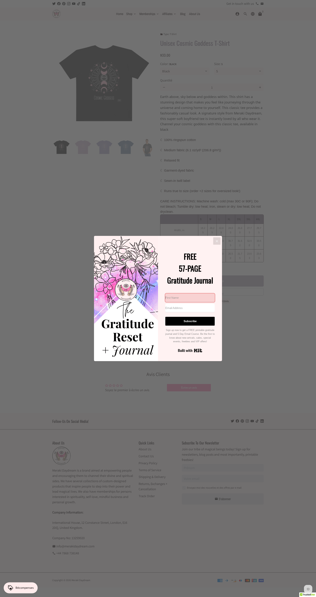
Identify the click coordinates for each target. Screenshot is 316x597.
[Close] (217, 241)
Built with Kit (190, 350)
